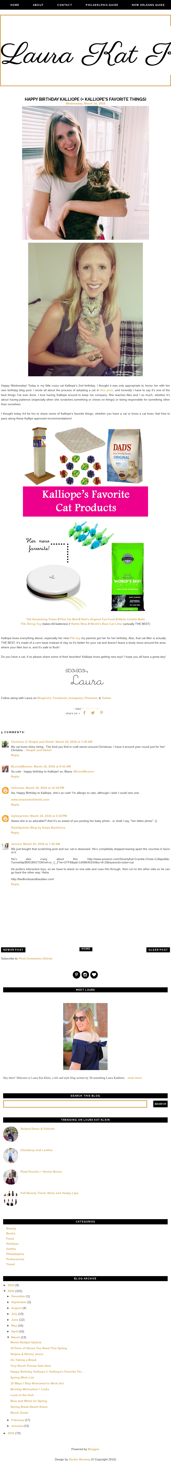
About (38, 5)
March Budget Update (25, 1342)
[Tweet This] (93, 712)
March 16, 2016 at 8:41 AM (52, 766)
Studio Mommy (79, 1459)
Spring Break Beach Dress (29, 1406)
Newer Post (13, 949)
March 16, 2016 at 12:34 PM (45, 787)
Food (10, 1238)
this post (106, 390)
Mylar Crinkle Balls (131, 619)
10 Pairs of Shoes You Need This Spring (38, 1348)
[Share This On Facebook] (84, 712)
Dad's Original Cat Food (98, 619)
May (14, 1325)
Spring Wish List (22, 1377)
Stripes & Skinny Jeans (26, 1354)
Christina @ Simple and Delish (32, 741)
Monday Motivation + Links (29, 1389)
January (17, 1425)
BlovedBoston (84, 771)
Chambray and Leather (36, 1150)
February (17, 1420)
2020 (11, 1285)
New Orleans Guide (148, 5)
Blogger (93, 1449)
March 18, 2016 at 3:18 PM (48, 816)
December (18, 1296)
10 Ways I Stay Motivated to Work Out (37, 1383)
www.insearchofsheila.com (30, 799)
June (14, 1319)
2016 (11, 1291)
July (14, 1313)
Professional (15, 1259)
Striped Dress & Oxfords (37, 1128)
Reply (15, 755)
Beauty (11, 1228)
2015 (11, 1433)
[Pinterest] (77, 975)
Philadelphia (15, 1254)
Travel (10, 1264)
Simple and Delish (39, 750)
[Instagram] (85, 975)
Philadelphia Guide (102, 5)
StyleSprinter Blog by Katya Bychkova (38, 827)
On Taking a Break (23, 1360)
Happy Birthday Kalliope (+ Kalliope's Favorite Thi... (47, 1371)
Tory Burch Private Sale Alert (30, 1365)
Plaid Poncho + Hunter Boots (41, 1171)
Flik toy (75, 638)
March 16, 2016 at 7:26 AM (73, 741)
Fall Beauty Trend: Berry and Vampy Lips (49, 1193)
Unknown (18, 787)
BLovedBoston (22, 766)
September (18, 1302)
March (15, 1337)
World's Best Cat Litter (106, 623)
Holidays (12, 1243)
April (14, 1331)
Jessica (16, 844)
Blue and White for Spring (28, 1401)
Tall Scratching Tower (41, 619)
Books (10, 1233)
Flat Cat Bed (69, 619)
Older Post (158, 949)
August (16, 1308)
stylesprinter (20, 816)
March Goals (19, 1412)
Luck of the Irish (22, 1395)
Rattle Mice (79, 623)
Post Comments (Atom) (35, 958)
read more (135, 1077)
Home (14, 5)
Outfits (11, 1249)
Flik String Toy (31, 623)
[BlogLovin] (94, 975)
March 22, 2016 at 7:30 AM (41, 844)
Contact (64, 5)
